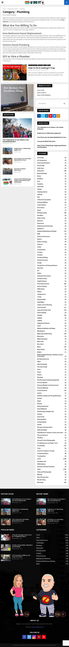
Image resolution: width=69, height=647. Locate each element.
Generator (40, 268)
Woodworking (41, 480)
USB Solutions (41, 464)
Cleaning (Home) (42, 192)
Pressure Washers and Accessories (47, 385)
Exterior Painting (42, 241)
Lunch (39, 326)
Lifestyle (39, 315)
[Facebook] (24, 637)
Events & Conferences (43, 236)
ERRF (38, 234)
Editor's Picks (41, 218)
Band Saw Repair (42, 173)
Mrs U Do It (40, 344)
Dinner (39, 210)
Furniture (40, 252)
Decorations (40, 207)
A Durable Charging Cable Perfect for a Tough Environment (22, 535)
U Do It (45, 65)
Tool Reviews (41, 445)
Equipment (40, 228)
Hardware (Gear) (42, 278)
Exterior (39, 239)
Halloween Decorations (44, 276)
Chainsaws (40, 186)
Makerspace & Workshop (44, 333)
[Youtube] (44, 637)
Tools (39, 448)
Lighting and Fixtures (43, 323)
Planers (39, 374)
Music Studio (41, 349)
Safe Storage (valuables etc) (45, 411)
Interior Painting (42, 286)
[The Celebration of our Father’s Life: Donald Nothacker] (17, 128)
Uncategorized (41, 461)
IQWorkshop (40, 289)
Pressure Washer (42, 382)
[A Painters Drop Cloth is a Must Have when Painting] (6, 547)
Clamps (39, 189)
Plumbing (40, 65)
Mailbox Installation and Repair (46, 328)
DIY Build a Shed (42, 213)
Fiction (39, 247)
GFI (38, 270)
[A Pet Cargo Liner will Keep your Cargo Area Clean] (6, 557)
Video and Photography (44, 472)
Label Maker (40, 302)
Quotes (39, 393)
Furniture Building (42, 257)
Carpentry (40, 184)
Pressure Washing (42, 388)
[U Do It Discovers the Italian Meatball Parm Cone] (7, 161)
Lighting (39, 318)
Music (39, 347)
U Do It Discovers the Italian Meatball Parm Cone (22, 159)
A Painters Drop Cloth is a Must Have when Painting (22, 545)
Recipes (39, 398)
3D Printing (40, 157)
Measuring (40, 336)
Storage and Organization (44, 427)
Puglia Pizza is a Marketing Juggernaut (22, 149)
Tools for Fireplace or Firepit (45, 451)
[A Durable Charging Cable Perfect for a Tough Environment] (6, 537)
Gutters (39, 273)
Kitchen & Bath (41, 299)
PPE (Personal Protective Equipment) (48, 380)
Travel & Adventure (42, 453)
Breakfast (40, 178)
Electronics (40, 223)
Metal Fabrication (42, 339)
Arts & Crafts (41, 165)
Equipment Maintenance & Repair (47, 231)
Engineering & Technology (45, 226)
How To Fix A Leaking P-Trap (41, 68)
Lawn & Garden (41, 307)
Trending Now (41, 456)
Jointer (39, 297)
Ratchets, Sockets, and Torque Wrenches (49, 395)
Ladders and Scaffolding (44, 305)
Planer (39, 372)
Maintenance (41, 331)
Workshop (40, 482)
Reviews (39, 403)
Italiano (39, 291)
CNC (38, 197)
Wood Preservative (42, 477)
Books (39, 176)
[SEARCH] (64, 103)
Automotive (40, 171)
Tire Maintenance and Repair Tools (47, 443)
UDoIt (31, 70)
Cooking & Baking (42, 202)
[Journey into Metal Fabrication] (7, 171)
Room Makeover (42, 409)
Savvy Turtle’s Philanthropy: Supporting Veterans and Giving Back (22, 180)
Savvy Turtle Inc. (41, 92)
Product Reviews (42, 390)
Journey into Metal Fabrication (20, 169)
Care (38, 181)
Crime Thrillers (41, 205)
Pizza (39, 369)
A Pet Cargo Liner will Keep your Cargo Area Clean (21, 556)
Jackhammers (41, 294)
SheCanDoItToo (41, 419)
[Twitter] (29, 637)
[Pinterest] (39, 637)
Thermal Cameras (42, 435)
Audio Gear (40, 168)
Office (39, 361)
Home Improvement (33, 65)
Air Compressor (42, 160)
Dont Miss (40, 215)
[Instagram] (34, 637)
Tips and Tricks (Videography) (46, 440)
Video (49, 65)
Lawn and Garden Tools (44, 310)
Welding (39, 474)
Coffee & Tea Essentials (44, 199)
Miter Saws (40, 341)
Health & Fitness (42, 281)
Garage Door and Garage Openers (47, 265)
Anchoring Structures (43, 163)
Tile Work (40, 437)
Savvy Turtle (40, 90)
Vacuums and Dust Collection (45, 466)
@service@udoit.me (38, 627)
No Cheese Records (43, 359)
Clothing (39, 194)
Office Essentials (42, 364)
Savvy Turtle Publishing (43, 95)
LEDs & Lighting (41, 312)
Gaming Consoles (42, 260)
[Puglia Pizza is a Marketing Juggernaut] (7, 151)
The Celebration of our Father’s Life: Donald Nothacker (16, 141)
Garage (39, 263)
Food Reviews (41, 249)
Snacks (39, 424)
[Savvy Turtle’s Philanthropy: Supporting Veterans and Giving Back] (7, 181)
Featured (39, 244)
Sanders (39, 414)
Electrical (40, 220)
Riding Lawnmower (42, 406)
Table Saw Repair (42, 430)
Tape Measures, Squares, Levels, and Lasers (50, 432)
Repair (39, 401)
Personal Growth (42, 367)
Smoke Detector (42, 422)
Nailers (39, 352)
